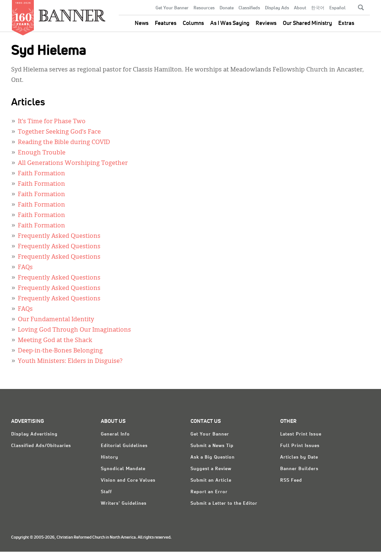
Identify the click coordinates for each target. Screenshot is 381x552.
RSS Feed (291, 480)
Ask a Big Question (212, 457)
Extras (346, 23)
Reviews (266, 23)
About (300, 8)
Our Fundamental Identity (56, 320)
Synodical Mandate (123, 469)
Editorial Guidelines (124, 446)
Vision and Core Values (128, 480)
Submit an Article (210, 480)
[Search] (361, 7)
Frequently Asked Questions (59, 236)
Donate (227, 8)
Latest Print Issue (300, 434)
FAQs (25, 268)
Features (165, 23)
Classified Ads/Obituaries (41, 446)
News (141, 23)
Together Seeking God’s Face (59, 132)
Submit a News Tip (212, 446)
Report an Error (209, 492)
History (109, 457)
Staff (106, 492)
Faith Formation (41, 174)
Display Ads (277, 8)
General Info (115, 434)
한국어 (317, 8)
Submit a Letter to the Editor (223, 503)
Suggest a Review (210, 469)
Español (337, 8)
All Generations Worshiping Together (73, 163)
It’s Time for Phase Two (52, 122)
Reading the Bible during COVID (64, 143)
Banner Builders (299, 469)
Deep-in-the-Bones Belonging (60, 351)
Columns (193, 23)
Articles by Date (299, 457)
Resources (204, 8)
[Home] (72, 12)
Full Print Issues (300, 446)
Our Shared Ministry (307, 23)
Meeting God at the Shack (55, 341)
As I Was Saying (229, 23)
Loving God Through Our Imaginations (74, 330)
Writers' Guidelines (124, 503)
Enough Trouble (41, 153)
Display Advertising (34, 434)
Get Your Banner (172, 8)
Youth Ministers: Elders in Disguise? (70, 361)
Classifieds (249, 8)
